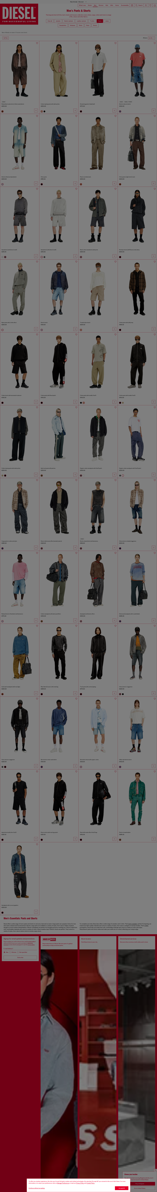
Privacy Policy (80, 1183)
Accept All (122, 1188)
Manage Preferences (63, 1183)
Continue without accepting (37, 1188)
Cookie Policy (90, 1183)
